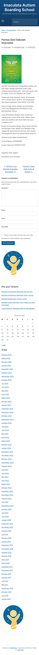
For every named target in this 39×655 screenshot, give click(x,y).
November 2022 (7, 495)
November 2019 (7, 527)
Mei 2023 (5, 477)
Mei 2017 (5, 585)
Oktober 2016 (6, 592)
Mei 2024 (5, 434)
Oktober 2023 (7, 459)
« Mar (4, 345)
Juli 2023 (5, 470)
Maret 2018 (6, 563)
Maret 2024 (6, 441)
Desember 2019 (7, 524)
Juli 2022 (5, 502)
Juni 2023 (5, 473)
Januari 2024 (6, 448)
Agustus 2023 (7, 466)
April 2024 (5, 437)
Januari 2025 (6, 405)
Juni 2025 (5, 387)
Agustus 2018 (6, 556)
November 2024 (7, 412)
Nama (3, 210)
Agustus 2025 (7, 380)
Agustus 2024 (7, 423)
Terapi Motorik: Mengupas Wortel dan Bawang (18, 308)
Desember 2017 (7, 567)
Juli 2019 (5, 534)
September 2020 (8, 506)
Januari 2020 (6, 520)
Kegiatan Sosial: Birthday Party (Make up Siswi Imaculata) (18, 303)
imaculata (7, 47)
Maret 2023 (6, 484)
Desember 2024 (7, 409)
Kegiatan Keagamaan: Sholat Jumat (14, 299)
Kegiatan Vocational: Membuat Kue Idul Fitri (17, 292)
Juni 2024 (5, 430)
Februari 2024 (7, 445)
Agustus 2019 (6, 531)
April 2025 (5, 394)
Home (3, 30)
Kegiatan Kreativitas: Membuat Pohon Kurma (17, 295)
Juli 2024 (5, 427)
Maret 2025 (6, 398)
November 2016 (7, 588)
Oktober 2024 (7, 416)
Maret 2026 (6, 358)
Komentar (5, 188)
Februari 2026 (7, 362)
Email (3, 218)
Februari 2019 (6, 538)
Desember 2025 (7, 369)
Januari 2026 (6, 366)
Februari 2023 (7, 488)
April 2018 (5, 560)
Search (34, 22)
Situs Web (5, 227)
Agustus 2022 (7, 498)
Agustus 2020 (7, 509)
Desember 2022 (7, 491)
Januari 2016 (6, 599)
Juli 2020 (5, 513)
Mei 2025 (5, 391)
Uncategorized (11, 30)
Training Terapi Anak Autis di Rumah (29, 169)
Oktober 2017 (6, 574)
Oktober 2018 (6, 552)
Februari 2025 (7, 401)
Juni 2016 (5, 595)
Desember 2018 (7, 545)
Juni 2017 (5, 581)
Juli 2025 (5, 383)
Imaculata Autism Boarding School (19, 7)
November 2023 (7, 455)
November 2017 (7, 570)
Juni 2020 (5, 516)
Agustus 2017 (6, 578)
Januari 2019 (6, 542)
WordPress (13, 648)
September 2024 (8, 419)
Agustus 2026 (7, 355)
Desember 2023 (7, 452)
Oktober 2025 (7, 373)
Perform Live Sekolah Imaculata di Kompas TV (10, 169)
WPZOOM (20, 650)
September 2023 (8, 463)
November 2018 (7, 549)
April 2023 (5, 480)
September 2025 (8, 376)
